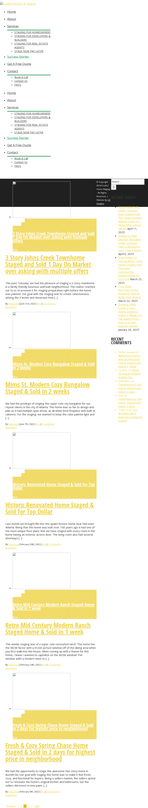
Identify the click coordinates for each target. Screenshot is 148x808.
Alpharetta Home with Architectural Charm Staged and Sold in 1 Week (129, 361)
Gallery (17, 224)
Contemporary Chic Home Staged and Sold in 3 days (130, 388)
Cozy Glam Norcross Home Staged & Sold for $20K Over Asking (129, 291)
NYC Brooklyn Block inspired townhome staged (130, 415)
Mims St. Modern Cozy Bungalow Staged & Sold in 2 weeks (54, 365)
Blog (15, 249)
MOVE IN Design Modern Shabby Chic (129, 373)
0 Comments (49, 303)
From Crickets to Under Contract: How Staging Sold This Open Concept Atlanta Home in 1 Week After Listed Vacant (130, 217)
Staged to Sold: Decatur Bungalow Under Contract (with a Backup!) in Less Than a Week (129, 243)
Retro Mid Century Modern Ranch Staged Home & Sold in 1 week (53, 606)
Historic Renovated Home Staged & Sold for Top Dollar (54, 486)
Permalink (19, 220)
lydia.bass (13, 303)
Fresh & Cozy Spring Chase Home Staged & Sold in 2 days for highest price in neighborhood (53, 726)
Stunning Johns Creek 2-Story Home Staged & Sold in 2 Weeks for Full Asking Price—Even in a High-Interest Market (130, 315)
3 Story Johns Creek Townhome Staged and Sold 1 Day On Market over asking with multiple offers (54, 237)
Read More (11, 307)
